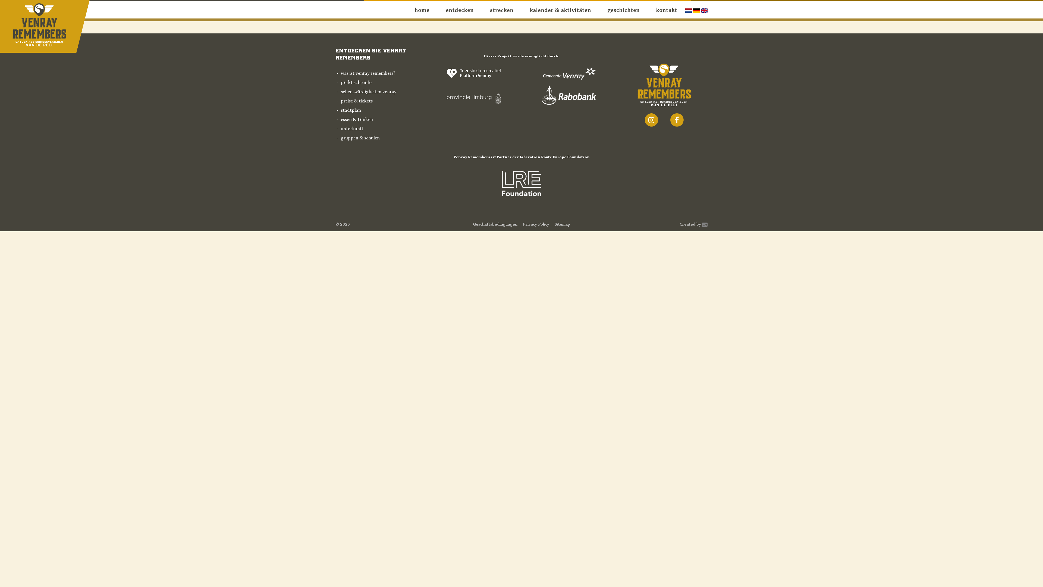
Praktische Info (356, 82)
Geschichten (623, 11)
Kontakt (666, 11)
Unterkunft (352, 129)
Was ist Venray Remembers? (368, 73)
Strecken (501, 11)
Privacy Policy (536, 224)
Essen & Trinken (357, 119)
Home (421, 11)
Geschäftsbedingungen (495, 224)
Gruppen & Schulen (360, 138)
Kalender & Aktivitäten (560, 11)
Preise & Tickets (357, 101)
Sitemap (562, 224)
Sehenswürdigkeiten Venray (368, 92)
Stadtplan (351, 110)
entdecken (460, 11)
